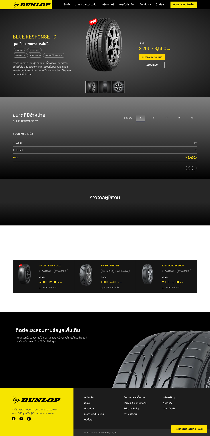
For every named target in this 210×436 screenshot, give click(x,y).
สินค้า (67, 4)
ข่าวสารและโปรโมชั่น (86, 4)
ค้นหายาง (167, 403)
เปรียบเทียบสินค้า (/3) (189, 429)
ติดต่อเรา (161, 4)
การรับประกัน (126, 4)
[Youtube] (21, 419)
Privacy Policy (131, 408)
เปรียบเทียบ (152, 65)
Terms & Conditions (135, 403)
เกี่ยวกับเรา (145, 4)
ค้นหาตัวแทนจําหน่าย (151, 57)
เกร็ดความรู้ (107, 4)
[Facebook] (14, 419)
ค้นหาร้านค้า (169, 408)
